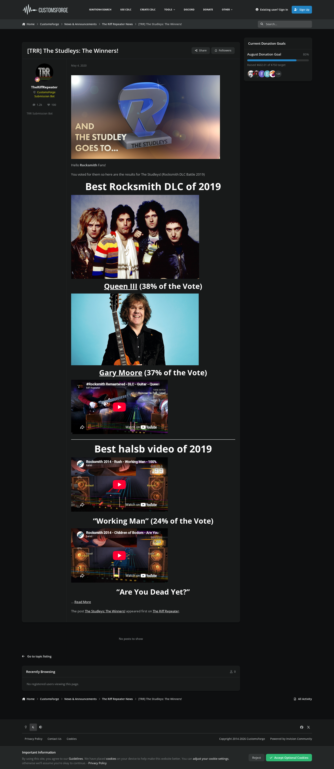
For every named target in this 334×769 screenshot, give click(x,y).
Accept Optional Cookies (291, 758)
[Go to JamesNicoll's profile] (256, 73)
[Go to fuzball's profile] (261, 73)
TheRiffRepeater (44, 87)
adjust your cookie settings (210, 758)
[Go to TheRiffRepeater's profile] (44, 72)
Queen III (120, 286)
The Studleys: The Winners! (105, 611)
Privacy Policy (33, 739)
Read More (82, 602)
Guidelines (76, 758)
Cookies (72, 739)
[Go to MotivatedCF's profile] (272, 73)
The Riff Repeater (166, 611)
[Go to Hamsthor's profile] (251, 73)
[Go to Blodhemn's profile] (267, 73)
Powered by (291, 739)
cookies (111, 758)
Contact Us (54, 739)
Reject (256, 758)
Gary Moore (120, 372)
